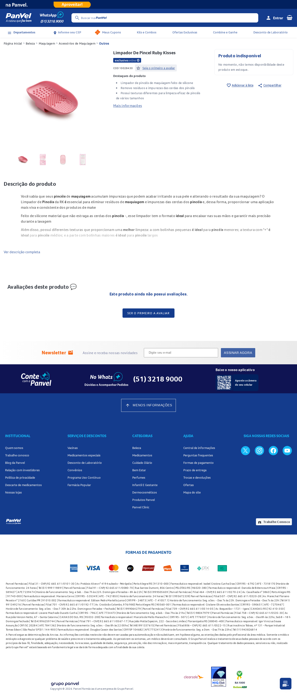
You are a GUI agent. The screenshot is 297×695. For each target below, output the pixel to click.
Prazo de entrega (195, 470)
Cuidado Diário (142, 463)
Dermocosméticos (144, 492)
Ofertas (188, 485)
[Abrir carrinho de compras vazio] (289, 17)
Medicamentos (142, 455)
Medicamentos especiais (84, 455)
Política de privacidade (20, 477)
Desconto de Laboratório (270, 32)
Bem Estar (139, 470)
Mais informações (127, 105)
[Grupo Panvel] (64, 682)
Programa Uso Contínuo (84, 477)
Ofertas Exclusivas (184, 32)
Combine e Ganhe (225, 32)
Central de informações (199, 448)
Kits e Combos (146, 32)
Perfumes (138, 477)
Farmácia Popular (79, 485)
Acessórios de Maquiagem (77, 43)
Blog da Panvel (15, 463)
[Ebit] (218, 677)
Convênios (75, 470)
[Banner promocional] (148, 4)
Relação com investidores (22, 470)
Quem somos (14, 448)
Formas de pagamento (198, 463)
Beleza (30, 43)
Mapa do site (192, 492)
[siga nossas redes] (245, 450)
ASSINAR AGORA (238, 353)
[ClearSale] (194, 677)
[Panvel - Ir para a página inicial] (18, 17)
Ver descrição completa (22, 252)
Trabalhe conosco (17, 455)
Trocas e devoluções (197, 477)
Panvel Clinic (140, 507)
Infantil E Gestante (145, 485)
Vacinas (73, 448)
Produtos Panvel (143, 500)
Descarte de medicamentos (23, 485)
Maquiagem (47, 43)
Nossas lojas (13, 492)
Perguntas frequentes (198, 455)
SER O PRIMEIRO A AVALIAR (148, 313)
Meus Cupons (111, 32)
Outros (104, 43)
